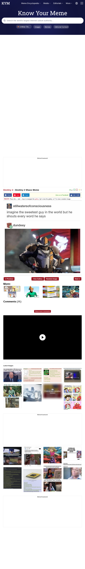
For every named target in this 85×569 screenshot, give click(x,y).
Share (8, 195)
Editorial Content (61, 27)
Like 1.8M (75, 195)
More (68, 3)
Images (37, 27)
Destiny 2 (8, 190)
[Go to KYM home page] (6, 4)
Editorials (57, 3)
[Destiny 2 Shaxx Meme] (42, 237)
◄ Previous (9, 279)
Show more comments (42, 311)
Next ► (77, 279)
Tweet (26, 195)
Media (46, 3)
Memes (47, 27)
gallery (37, 199)
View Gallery (37, 279)
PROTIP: (6, 199)
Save (17, 195)
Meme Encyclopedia (30, 3)
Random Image (51, 279)
